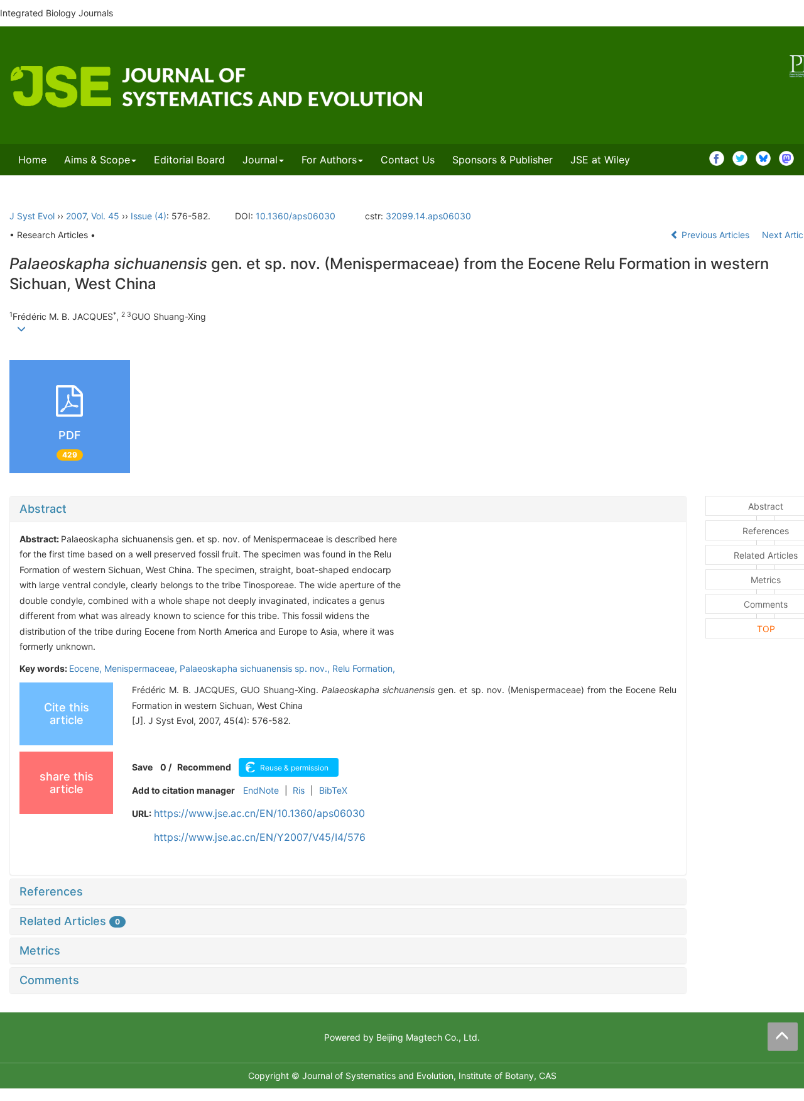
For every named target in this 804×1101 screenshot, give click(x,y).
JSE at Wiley (600, 159)
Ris (299, 790)
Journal (260, 159)
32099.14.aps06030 (428, 216)
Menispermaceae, (142, 668)
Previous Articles (715, 234)
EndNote (261, 790)
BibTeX (333, 790)
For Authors (329, 159)
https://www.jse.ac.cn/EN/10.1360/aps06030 (259, 813)
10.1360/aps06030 (295, 216)
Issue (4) (148, 216)
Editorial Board (189, 159)
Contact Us (408, 159)
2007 (76, 216)
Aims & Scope (97, 159)
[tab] (348, 509)
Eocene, (86, 668)
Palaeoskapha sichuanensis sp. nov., (256, 668)
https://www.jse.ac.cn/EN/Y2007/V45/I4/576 (260, 837)
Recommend (204, 767)
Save (142, 767)
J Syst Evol (32, 216)
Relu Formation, (363, 668)
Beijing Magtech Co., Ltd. (428, 1037)
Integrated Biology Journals (56, 13)
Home (32, 159)
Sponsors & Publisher (502, 159)
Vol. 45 (105, 216)
